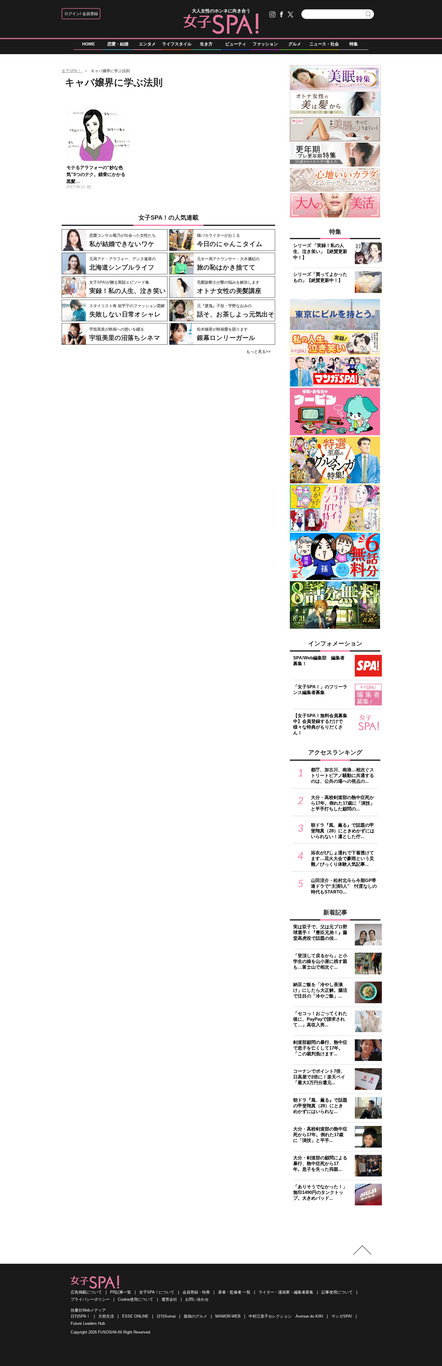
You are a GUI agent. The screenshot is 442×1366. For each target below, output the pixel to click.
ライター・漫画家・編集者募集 (286, 1292)
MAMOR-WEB (228, 1316)
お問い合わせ (197, 1299)
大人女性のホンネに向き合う (221, 10)
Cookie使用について (135, 1299)
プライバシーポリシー (90, 1299)
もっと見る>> (258, 351)
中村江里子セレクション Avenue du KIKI (286, 1316)
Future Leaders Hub (88, 1323)
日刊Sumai (166, 1316)
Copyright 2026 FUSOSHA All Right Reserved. (111, 1332)
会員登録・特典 (196, 1292)
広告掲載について (86, 1292)
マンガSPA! (341, 1316)
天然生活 (106, 1316)
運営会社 (169, 1299)
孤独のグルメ (195, 1316)
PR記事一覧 (120, 1292)
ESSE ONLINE (135, 1316)
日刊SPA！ (80, 1316)
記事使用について (337, 1292)
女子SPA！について (156, 1292)
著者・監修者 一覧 (234, 1292)
